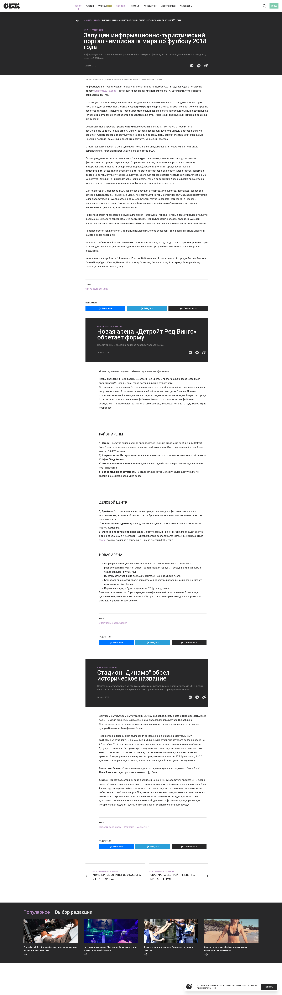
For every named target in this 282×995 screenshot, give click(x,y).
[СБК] (12, 6)
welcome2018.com (105, 90)
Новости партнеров (107, 667)
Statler (103, 540)
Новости (96, 20)
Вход (274, 5)
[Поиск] (264, 5)
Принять (269, 987)
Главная (87, 20)
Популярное (37, 912)
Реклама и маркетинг (136, 827)
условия (212, 988)
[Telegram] (256, 6)
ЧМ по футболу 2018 (93, 30)
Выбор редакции (73, 912)
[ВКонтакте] (251, 6)
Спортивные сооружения (109, 326)
